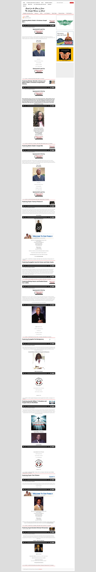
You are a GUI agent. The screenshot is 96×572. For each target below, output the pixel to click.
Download (33, 27)
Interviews (36, 13)
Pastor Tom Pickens (43, 525)
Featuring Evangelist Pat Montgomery (33, 339)
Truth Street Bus (69, 13)
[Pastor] (38, 496)
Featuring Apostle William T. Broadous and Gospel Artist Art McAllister (34, 401)
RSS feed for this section (27, 17)
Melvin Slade (54, 13)
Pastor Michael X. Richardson (40, 565)
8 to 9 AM (29, 143)
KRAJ (41, 13)
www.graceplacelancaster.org (38, 562)
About (42, 2)
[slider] (53, 25)
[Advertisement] (65, 70)
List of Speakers (47, 13)
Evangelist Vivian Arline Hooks (28, 13)
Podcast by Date (62, 13)
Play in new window (28, 27)
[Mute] (50, 25)
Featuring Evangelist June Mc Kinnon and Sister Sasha (38, 262)
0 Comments (42, 78)
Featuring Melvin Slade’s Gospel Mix (32, 145)
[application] (38, 25)
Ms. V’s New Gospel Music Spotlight (40, 4)
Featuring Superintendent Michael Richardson (35, 527)
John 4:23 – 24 (38, 395)
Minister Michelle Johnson (44, 143)
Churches (24, 4)
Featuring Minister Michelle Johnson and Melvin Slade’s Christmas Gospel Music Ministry (33, 82)
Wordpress (40, 569)
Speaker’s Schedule (48, 2)
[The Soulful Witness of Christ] (35, 12)
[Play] (23, 25)
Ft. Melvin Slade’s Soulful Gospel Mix (33, 2)
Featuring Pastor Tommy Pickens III (32, 201)
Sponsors (49, 4)
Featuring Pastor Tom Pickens (30, 475)
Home (24, 2)
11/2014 (26, 78)
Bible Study (30, 4)
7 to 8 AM (29, 78)
